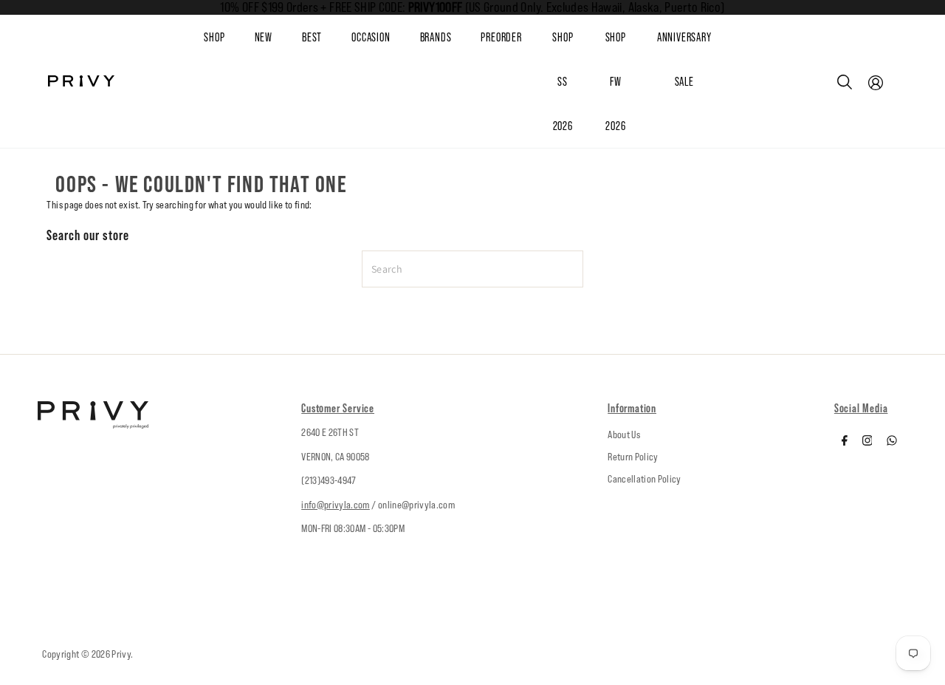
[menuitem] (278, 38)
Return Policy (633, 457)
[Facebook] (844, 442)
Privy (121, 654)
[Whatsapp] (892, 442)
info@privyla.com (335, 505)
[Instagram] (867, 442)
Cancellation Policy (644, 479)
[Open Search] (844, 82)
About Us (624, 434)
